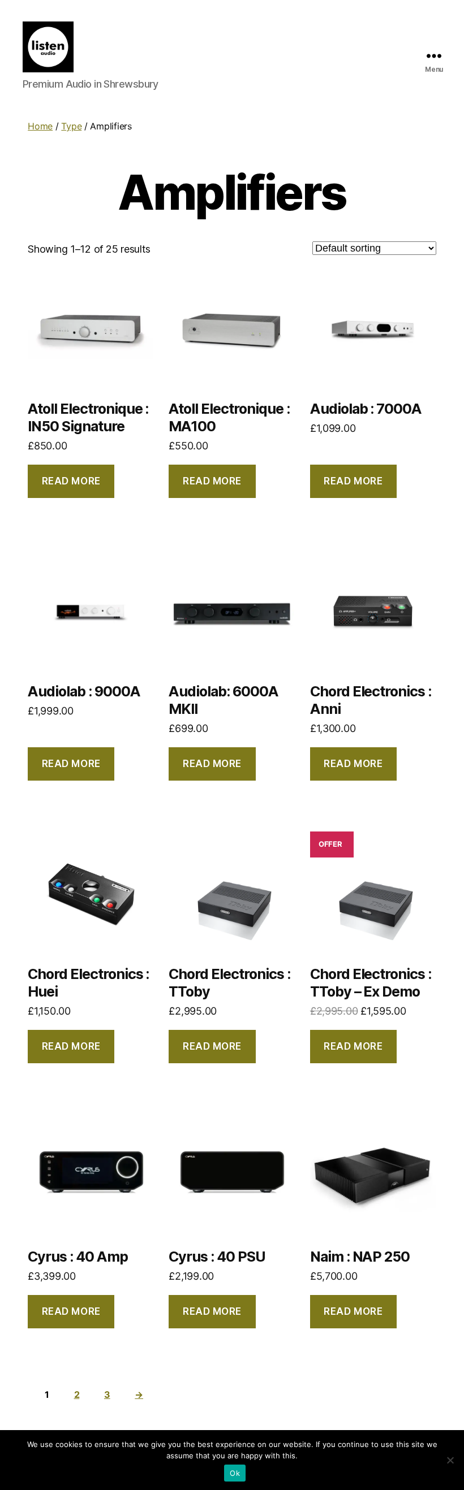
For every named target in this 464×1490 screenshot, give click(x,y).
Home (40, 126)
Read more (71, 481)
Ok (235, 1473)
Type (71, 126)
